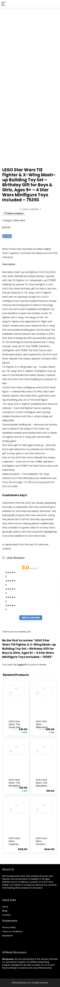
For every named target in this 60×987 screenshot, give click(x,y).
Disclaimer (7, 935)
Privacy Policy (9, 927)
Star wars (19, 220)
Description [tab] (8, 264)
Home (5, 906)
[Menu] (3, 4)
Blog (4, 910)
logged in (22, 664)
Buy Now (7, 236)
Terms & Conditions (12, 931)
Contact (6, 914)
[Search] (55, 4)
